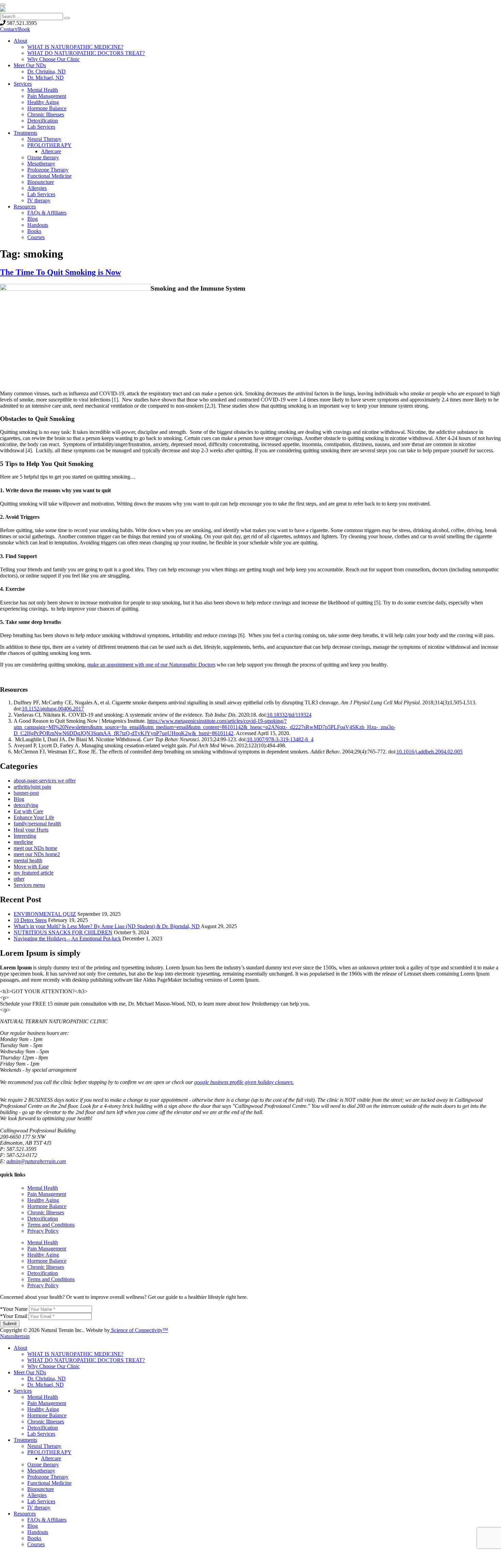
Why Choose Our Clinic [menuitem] (53, 1366)
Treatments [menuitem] (25, 1440)
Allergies (37, 188)
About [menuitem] (20, 1348)
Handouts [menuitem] (37, 1532)
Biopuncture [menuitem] (40, 1489)
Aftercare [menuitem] (51, 1458)
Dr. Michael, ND (45, 77)
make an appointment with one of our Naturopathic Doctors (151, 665)
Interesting (25, 836)
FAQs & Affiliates (46, 213)
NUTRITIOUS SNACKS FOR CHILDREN (63, 932)
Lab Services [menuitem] (41, 1434)
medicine (23, 842)
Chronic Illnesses (45, 114)
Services (23, 84)
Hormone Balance (46, 108)
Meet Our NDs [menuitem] (30, 1372)
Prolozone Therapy (48, 170)
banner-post (26, 793)
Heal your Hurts (31, 830)
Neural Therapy (44, 139)
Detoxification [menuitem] (42, 1428)
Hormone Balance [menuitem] (46, 1415)
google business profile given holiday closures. (244, 1082)
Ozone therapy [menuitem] (43, 1464)
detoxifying (26, 805)
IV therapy (38, 200)
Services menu (29, 885)
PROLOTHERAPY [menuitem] (49, 1452)
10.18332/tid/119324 (289, 715)
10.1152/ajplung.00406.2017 (53, 709)
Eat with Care (28, 811)
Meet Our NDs (30, 65)
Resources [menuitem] (25, 1514)
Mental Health (42, 90)
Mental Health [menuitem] (42, 1397)
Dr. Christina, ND (46, 71)
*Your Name (14, 1309)
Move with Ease (31, 866)
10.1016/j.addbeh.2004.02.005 (429, 751)
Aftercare (51, 151)
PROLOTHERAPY (49, 145)
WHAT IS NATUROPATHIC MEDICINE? (75, 47)
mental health (28, 860)
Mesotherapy (41, 163)
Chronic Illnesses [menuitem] (45, 1421)
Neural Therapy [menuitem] (44, 1446)
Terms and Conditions (51, 1225)
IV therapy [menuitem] (38, 1507)
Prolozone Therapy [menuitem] (48, 1477)
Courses (36, 237)
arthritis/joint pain (32, 787)
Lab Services (41, 127)
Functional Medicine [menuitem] (49, 1483)
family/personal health (37, 823)
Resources (25, 206)
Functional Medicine (49, 176)
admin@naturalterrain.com (36, 1161)
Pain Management (46, 96)
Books (34, 231)
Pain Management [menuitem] (46, 1403)
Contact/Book (15, 29)
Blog (32, 219)
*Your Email (13, 1316)
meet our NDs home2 (37, 854)
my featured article (34, 873)
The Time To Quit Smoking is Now (60, 272)
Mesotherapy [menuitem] (41, 1471)
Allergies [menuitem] (37, 1495)
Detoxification (42, 120)
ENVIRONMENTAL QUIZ (45, 914)
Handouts (37, 225)
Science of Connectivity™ (139, 1330)
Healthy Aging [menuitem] (43, 1409)
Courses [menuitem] (36, 1544)
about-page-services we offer (45, 780)
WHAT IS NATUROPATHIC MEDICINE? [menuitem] (75, 1354)
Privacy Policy (43, 1231)
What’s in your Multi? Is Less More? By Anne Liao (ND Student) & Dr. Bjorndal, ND (107, 926)
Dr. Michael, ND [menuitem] (45, 1385)
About (20, 41)
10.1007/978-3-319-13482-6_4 (280, 739)
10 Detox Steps (30, 920)
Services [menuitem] (23, 1391)
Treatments (25, 133)
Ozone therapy (43, 157)
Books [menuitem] (34, 1538)
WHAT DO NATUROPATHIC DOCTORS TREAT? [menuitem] (86, 1360)
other (19, 879)
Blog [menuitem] (32, 1526)
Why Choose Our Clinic (53, 59)
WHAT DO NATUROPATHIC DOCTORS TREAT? (86, 53)
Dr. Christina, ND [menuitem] (46, 1378)
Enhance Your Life (34, 817)
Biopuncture (40, 182)
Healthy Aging (43, 102)
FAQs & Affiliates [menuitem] (46, 1520)
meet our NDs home (35, 848)
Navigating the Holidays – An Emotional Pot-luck (67, 938)
